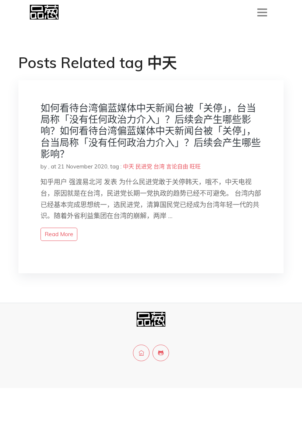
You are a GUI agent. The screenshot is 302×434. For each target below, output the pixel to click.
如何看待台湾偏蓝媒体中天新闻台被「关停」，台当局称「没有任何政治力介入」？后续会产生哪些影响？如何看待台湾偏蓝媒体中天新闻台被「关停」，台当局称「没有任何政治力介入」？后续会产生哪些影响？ (151, 131)
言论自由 (177, 166)
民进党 (144, 166)
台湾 (159, 166)
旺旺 (195, 166)
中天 (128, 166)
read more (59, 234)
